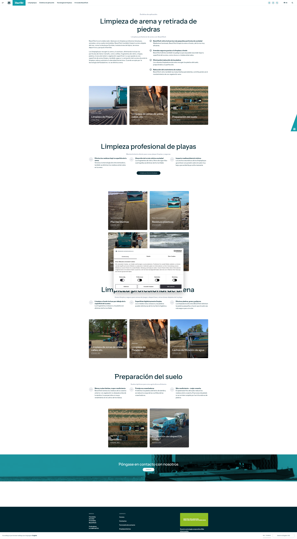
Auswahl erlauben (149, 286)
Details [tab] (148, 256)
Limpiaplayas (32, 2)
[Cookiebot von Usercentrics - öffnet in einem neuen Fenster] (175, 251)
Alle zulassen (170, 286)
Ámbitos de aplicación (46, 2)
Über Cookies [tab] (171, 256)
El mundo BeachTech (81, 2)
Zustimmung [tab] (125, 256)
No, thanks (267, 535)
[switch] (140, 280)
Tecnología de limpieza (64, 2)
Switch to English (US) (283, 535)
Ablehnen (126, 286)
